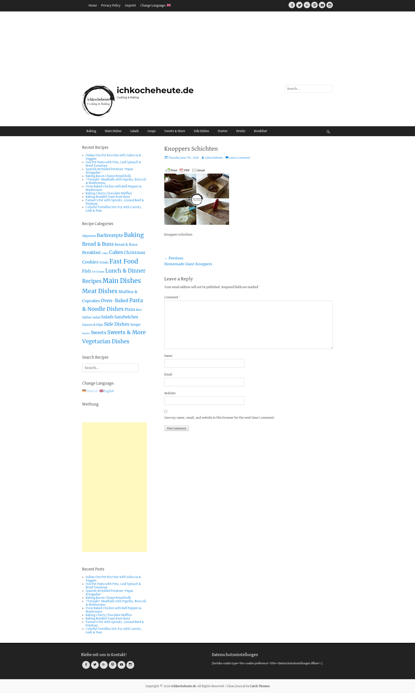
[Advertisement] (207, 48)
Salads (134, 131)
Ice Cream (98, 271)
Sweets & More (174, 131)
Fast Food (123, 261)
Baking (91, 131)
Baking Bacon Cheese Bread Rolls (108, 176)
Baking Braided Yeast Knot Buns (108, 197)
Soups (151, 131)
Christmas (134, 252)
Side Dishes (201, 131)
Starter (223, 131)
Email (168, 374)
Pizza (129, 309)
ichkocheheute (214, 157)
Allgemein (89, 236)
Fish (86, 271)
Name (168, 356)
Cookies (90, 262)
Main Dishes (113, 131)
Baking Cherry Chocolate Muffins (109, 193)
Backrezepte (110, 235)
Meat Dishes (100, 291)
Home (93, 5)
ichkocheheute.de (155, 90)
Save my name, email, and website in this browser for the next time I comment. (219, 418)
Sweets (98, 332)
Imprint (130, 5)
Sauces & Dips (92, 325)
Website (170, 393)
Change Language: (153, 5)
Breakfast (260, 131)
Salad (96, 317)
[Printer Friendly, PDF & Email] (185, 170)
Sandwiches (126, 316)
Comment (172, 297)
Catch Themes (260, 686)
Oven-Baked (114, 300)
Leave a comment (239, 157)
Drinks (240, 131)
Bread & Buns (98, 244)
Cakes (105, 253)
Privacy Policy (111, 5)
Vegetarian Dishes (105, 341)
